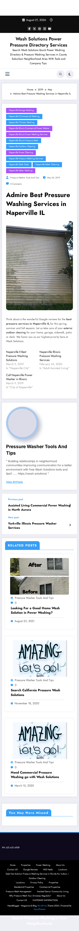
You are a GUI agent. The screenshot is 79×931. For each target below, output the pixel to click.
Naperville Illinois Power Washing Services (28, 134)
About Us (60, 865)
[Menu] (7, 74)
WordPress (42, 905)
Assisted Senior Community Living (52, 891)
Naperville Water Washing (20, 170)
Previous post (15, 499)
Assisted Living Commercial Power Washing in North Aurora (39, 507)
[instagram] (44, 28)
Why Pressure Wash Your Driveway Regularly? (30, 895)
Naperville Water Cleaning (47, 164)
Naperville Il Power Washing (21, 122)
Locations (62, 869)
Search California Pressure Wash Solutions (35, 692)
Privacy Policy (36, 882)
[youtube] (49, 28)
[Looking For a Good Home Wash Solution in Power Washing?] (39, 576)
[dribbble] (39, 28)
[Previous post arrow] (70, 505)
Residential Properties (24, 887)
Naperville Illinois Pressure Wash (23, 140)
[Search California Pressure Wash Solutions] (39, 658)
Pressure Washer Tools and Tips (24, 177)
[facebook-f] (29, 28)
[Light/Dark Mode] (70, 74)
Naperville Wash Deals (19, 164)
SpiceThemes (39, 909)
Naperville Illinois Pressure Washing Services (50, 356)
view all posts (14, 482)
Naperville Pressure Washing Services (26, 158)
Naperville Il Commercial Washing (24, 116)
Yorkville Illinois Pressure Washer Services (32, 525)
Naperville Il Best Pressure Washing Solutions (17, 356)
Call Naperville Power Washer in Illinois (19, 377)
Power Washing (43, 865)
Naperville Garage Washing (21, 110)
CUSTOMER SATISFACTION (45, 900)
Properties (25, 865)
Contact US (12, 869)
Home (12, 865)
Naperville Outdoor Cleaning (22, 146)
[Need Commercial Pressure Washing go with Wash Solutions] (39, 740)
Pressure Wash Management (18, 891)
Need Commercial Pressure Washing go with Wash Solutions (35, 774)
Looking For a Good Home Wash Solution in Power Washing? (35, 610)
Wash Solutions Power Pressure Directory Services (38, 42)
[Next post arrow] (70, 525)
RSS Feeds (48, 869)
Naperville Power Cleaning (21, 152)
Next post (13, 517)
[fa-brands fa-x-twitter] (34, 28)
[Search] (61, 74)
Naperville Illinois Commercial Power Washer (29, 128)
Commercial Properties (50, 887)
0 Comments (16, 183)
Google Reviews (30, 869)
